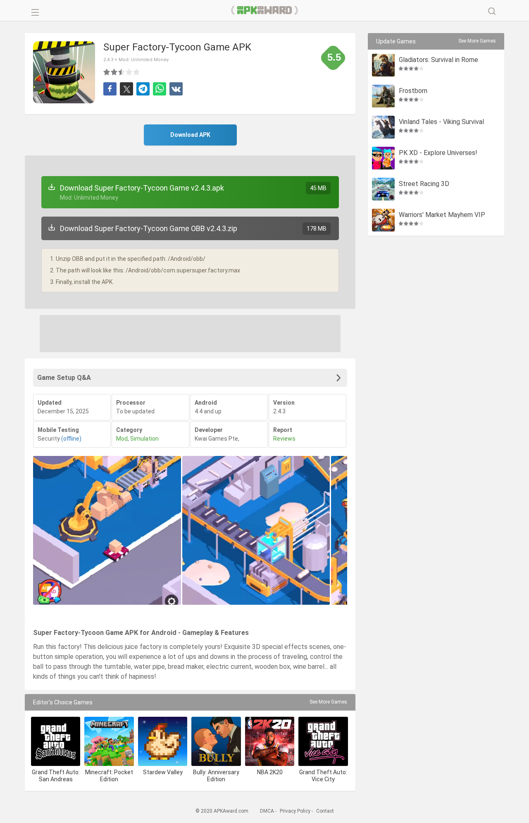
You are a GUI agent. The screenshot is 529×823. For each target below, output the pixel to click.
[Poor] (107, 72)
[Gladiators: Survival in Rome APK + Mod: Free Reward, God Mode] (383, 65)
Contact (325, 811)
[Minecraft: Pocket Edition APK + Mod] (108, 741)
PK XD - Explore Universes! (438, 153)
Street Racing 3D (424, 184)
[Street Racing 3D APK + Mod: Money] (383, 189)
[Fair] (114, 72)
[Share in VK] (176, 88)
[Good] (122, 72)
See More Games (328, 702)
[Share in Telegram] (143, 88)
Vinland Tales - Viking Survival (441, 122)
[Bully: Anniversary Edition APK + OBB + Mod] (216, 741)
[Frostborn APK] (383, 96)
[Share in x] (126, 88)
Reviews (284, 438)
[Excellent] (137, 72)
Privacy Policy (295, 811)
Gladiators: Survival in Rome (438, 60)
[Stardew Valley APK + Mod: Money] (162, 741)
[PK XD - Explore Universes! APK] (383, 158)
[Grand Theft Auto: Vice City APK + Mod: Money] (323, 741)
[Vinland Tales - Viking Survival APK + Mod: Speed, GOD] (383, 127)
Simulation (144, 438)
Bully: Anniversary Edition (216, 775)
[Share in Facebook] (110, 88)
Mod (122, 438)
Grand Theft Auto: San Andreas (56, 775)
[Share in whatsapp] (159, 88)
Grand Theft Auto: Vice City (323, 775)
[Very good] (129, 72)
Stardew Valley (163, 772)
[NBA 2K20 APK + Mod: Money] (269, 741)
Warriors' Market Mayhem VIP (442, 215)
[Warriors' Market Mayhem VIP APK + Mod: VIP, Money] (383, 220)
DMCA (267, 811)
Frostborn (413, 91)
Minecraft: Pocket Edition (109, 775)
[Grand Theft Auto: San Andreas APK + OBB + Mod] (55, 741)
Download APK (190, 134)
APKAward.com (265, 10)
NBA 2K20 (270, 772)
